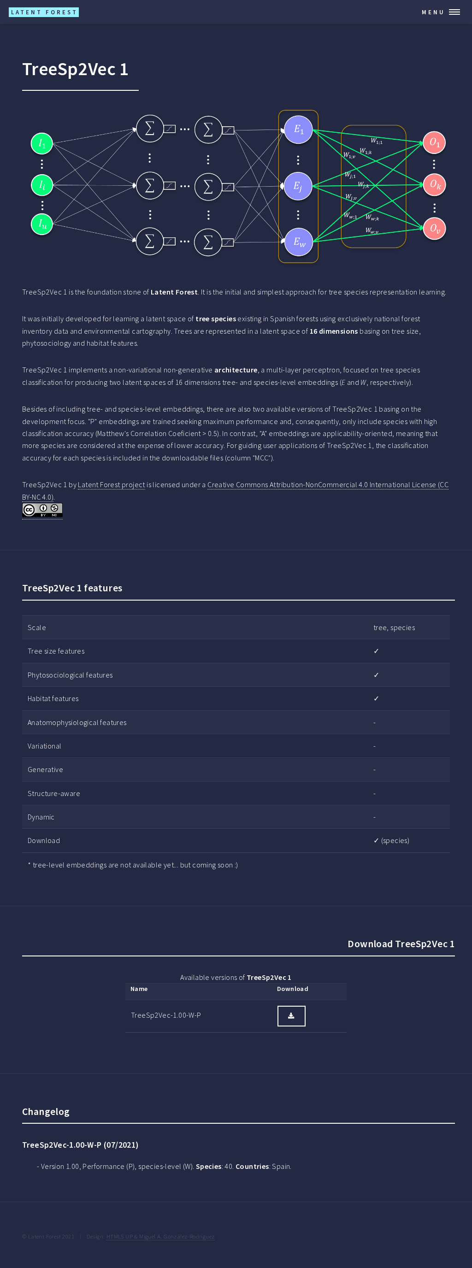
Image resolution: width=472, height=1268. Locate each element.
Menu (433, 12)
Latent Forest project (111, 484)
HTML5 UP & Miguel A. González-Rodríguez (160, 1236)
